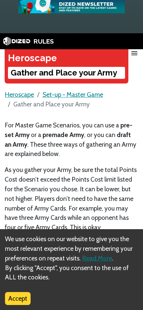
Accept (17, 298)
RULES (44, 41)
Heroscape (19, 94)
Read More (97, 258)
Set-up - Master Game (73, 94)
